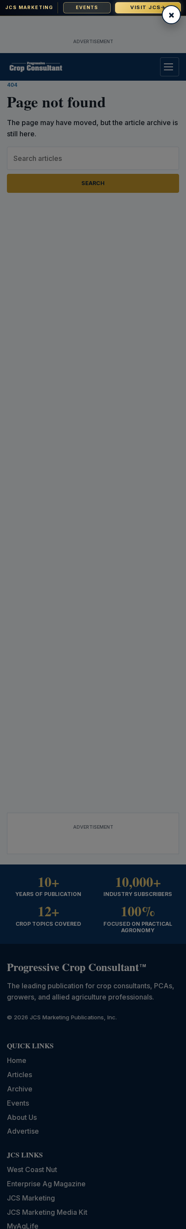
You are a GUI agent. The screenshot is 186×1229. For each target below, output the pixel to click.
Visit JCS (148, 7)
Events (87, 7)
